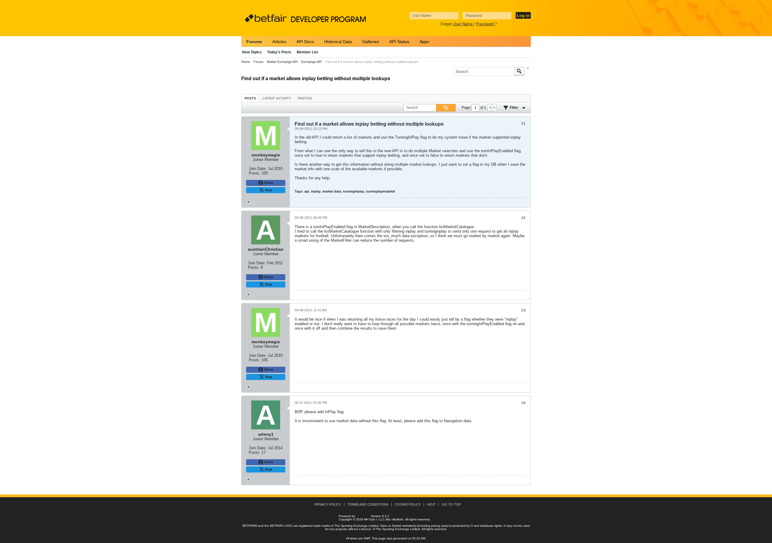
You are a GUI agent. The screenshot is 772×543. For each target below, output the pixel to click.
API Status (399, 41)
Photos (305, 98)
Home (245, 62)
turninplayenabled (380, 191)
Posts (250, 98)
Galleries (370, 41)
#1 (523, 123)
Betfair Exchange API (282, 62)
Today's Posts (279, 52)
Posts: (254, 173)
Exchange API (311, 62)
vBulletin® (363, 516)
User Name (463, 24)
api (306, 191)
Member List (307, 52)
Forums (254, 41)
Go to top (451, 504)
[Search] (519, 71)
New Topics (252, 52)
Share (268, 182)
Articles (279, 41)
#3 (523, 310)
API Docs (305, 41)
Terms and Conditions (367, 504)
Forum (258, 62)
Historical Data (338, 41)
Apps (424, 41)
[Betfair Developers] (265, 18)
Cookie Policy (408, 504)
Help (431, 504)
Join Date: (258, 168)
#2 (523, 218)
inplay (316, 191)
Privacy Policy (327, 504)
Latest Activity (276, 98)
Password (485, 24)
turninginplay (353, 191)
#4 (523, 403)
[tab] (250, 98)
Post (268, 190)
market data (331, 191)
